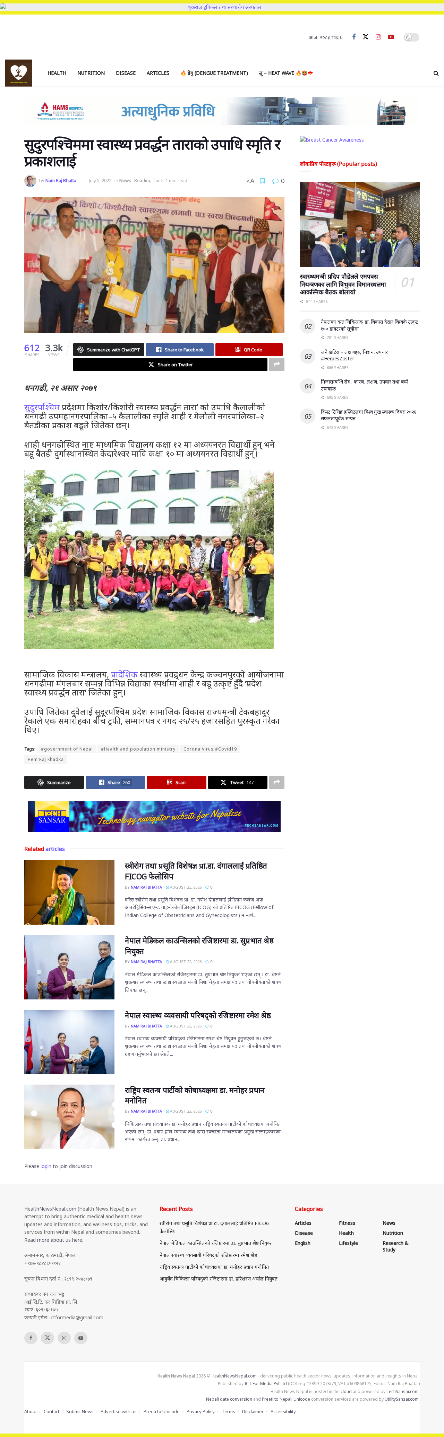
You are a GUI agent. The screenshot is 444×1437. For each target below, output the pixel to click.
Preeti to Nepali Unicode (286, 1399)
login (46, 1166)
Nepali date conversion (229, 1399)
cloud (346, 1391)
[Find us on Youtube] (391, 37)
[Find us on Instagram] (378, 37)
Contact (51, 1411)
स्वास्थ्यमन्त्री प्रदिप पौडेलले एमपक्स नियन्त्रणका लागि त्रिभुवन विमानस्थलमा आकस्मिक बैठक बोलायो (343, 284)
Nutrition (91, 73)
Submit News (80, 1411)
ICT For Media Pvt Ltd (266, 1383)
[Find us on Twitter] (365, 37)
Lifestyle (348, 1243)
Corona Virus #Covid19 (210, 749)
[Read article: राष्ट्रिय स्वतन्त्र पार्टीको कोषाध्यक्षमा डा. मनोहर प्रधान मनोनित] (69, 1117)
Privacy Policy (201, 1411)
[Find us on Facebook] (354, 37)
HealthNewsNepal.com (50, 1208)
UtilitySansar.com (402, 1399)
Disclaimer (253, 1411)
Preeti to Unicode (162, 1411)
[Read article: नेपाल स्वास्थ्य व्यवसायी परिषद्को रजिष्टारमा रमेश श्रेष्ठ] (69, 1042)
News (125, 180)
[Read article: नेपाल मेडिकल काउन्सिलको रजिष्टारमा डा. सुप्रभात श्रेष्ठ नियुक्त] (69, 967)
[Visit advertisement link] (154, 816)
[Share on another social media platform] (276, 364)
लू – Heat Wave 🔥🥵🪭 (286, 73)
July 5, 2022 (100, 180)
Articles (158, 73)
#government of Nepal (67, 749)
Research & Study (396, 1246)
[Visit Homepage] (18, 73)
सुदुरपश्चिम (42, 407)
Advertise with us (119, 1411)
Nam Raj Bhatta (60, 180)
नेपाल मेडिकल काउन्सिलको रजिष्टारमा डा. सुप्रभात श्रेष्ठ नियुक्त (216, 1243)
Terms (228, 1411)
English (302, 1243)
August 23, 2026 (185, 887)
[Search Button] (436, 73)
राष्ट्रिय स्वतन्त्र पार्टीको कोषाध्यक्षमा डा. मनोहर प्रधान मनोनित (214, 1267)
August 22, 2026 (185, 961)
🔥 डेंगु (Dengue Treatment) (214, 73)
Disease (126, 73)
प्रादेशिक (124, 674)
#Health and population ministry (138, 749)
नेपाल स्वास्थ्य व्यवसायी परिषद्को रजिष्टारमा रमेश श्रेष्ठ (198, 1015)
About (30, 1411)
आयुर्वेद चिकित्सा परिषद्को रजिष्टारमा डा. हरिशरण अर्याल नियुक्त (219, 1278)
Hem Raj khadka (46, 759)
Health (57, 73)
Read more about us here (53, 1240)
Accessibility (283, 1411)
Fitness (347, 1223)
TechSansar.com (402, 1391)
